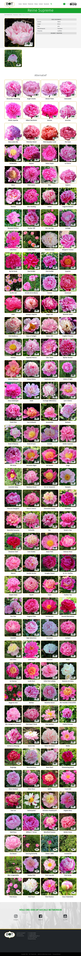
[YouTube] (75, 4)
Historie (25, 4)
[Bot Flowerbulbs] (9, 4)
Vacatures (46, 4)
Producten (30, 4)
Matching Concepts (47, 954)
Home (20, 4)
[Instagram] (71, 4)
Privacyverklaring (32, 938)
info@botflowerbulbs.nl (34, 936)
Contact (41, 4)
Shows (36, 4)
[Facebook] (73, 4)
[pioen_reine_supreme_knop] (13, 58)
